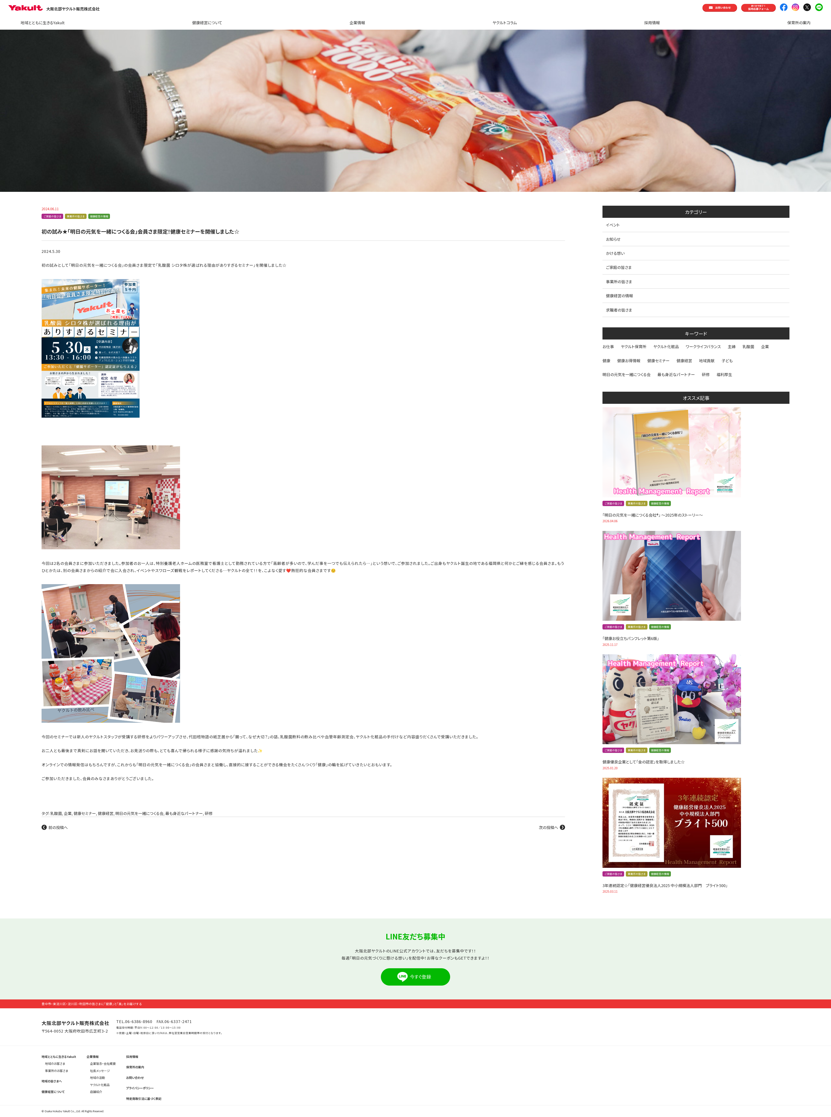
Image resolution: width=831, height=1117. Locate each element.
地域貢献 (707, 360)
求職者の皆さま (619, 310)
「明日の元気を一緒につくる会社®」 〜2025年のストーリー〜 (652, 515)
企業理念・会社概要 (103, 1063)
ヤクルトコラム (505, 22)
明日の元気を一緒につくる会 (139, 813)
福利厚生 (724, 374)
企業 (68, 813)
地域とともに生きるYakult (43, 22)
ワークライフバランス (703, 346)
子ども (727, 360)
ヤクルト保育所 (633, 346)
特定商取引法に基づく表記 (143, 1098)
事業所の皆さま (76, 216)
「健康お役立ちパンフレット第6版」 (630, 638)
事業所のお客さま (56, 1071)
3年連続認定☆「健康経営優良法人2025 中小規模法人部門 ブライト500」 (665, 885)
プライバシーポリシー (140, 1088)
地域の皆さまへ (52, 1081)
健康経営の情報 (99, 216)
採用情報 (652, 22)
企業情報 (357, 22)
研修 (209, 813)
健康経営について (207, 22)
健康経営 (105, 813)
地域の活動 (97, 1077)
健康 (606, 360)
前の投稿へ (58, 827)
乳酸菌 (56, 813)
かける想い (615, 253)
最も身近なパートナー (184, 813)
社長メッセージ (100, 1071)
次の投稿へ (548, 827)
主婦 (732, 346)
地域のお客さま (55, 1063)
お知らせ (613, 239)
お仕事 (608, 346)
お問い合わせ (135, 1077)
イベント (613, 225)
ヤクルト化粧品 (666, 346)
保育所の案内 (798, 22)
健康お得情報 (628, 360)
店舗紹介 (96, 1092)
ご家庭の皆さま (52, 216)
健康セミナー (85, 813)
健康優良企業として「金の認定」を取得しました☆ (643, 762)
